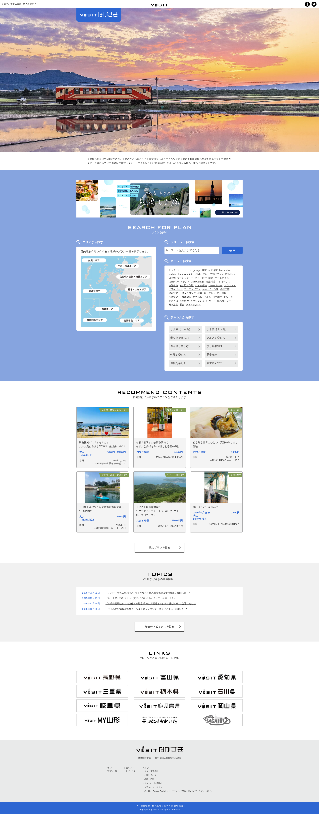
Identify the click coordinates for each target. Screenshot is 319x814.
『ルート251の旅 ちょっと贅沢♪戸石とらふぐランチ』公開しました (141, 598)
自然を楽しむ (178, 363)
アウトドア (230, 285)
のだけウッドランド (179, 281)
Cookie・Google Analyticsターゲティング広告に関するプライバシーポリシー (179, 791)
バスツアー (174, 297)
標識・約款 (149, 779)
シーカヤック (184, 270)
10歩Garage (197, 281)
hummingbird (185, 274)
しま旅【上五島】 (217, 329)
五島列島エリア (95, 320)
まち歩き (197, 297)
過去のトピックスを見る (159, 626)
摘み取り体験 (187, 285)
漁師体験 (173, 285)
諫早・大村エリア (137, 289)
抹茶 (204, 270)
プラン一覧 (112, 771)
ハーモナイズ (222, 277)
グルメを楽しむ (216, 337)
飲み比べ (230, 274)
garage (196, 270)
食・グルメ (209, 293)
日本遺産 (173, 304)
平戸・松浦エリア (127, 266)
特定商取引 (180, 806)
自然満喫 (217, 297)
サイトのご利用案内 (153, 783)
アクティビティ (192, 289)
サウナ (172, 270)
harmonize (224, 270)
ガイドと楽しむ (179, 346)
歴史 (182, 304)
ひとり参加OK (193, 304)
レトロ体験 (201, 285)
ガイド (212, 300)
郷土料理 (210, 281)
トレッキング (224, 281)
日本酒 (172, 277)
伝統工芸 (224, 289)
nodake (172, 274)
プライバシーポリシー (154, 787)
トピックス (131, 771)
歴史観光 (212, 354)
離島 (211, 277)
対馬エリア (94, 260)
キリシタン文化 (199, 300)
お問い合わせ (150, 775)
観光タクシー (224, 300)
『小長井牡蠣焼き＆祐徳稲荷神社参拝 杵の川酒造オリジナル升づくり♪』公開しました (151, 603)
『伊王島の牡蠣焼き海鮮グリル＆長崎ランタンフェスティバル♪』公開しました (147, 609)
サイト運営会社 (151, 771)
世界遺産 (184, 300)
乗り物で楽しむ (179, 337)
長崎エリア (107, 309)
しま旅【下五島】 (181, 329)
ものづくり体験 (210, 289)
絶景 (200, 293)
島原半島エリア (131, 320)
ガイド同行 (201, 277)
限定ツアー (174, 293)
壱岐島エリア (95, 291)
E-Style (197, 274)
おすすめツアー (216, 363)
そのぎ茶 (213, 270)
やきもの (173, 300)
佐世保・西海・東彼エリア (133, 276)
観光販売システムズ (162, 806)
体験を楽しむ (178, 354)
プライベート (176, 289)
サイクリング (189, 293)
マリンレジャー (185, 277)
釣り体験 (221, 293)
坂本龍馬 (186, 297)
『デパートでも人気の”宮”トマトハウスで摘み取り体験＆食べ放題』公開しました (148, 593)
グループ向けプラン (213, 274)
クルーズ (228, 297)
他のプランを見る (159, 547)
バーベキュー (215, 285)
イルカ (207, 297)
